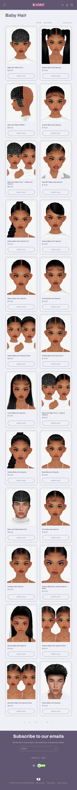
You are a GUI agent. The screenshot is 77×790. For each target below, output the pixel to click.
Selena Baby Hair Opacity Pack (19, 355)
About (43, 758)
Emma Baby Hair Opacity (51, 298)
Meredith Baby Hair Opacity (52, 182)
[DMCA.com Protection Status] (41, 766)
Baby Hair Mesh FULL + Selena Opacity (53, 414)
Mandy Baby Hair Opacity (17, 298)
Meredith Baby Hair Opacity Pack (20, 703)
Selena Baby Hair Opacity (51, 67)
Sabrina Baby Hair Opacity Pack (54, 645)
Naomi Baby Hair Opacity (17, 645)
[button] (4, 5)
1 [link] (24, 722)
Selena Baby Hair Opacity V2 (18, 241)
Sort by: (39, 23)
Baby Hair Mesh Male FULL (17, 529)
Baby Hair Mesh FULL (15, 67)
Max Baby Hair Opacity (50, 472)
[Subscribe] (55, 748)
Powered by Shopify (28, 782)
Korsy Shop (18, 782)
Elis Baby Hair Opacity (50, 529)
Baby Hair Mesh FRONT (16, 125)
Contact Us (35, 758)
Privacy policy (51, 783)
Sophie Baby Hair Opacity (51, 125)
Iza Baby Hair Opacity (15, 586)
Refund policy (40, 783)
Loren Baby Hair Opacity (16, 413)
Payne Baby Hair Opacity (51, 703)
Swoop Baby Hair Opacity (51, 241)
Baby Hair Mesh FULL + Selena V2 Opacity (20, 183)
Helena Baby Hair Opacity (17, 472)
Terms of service (62, 783)
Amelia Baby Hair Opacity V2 (52, 355)
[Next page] (52, 722)
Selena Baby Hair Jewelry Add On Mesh (54, 587)
